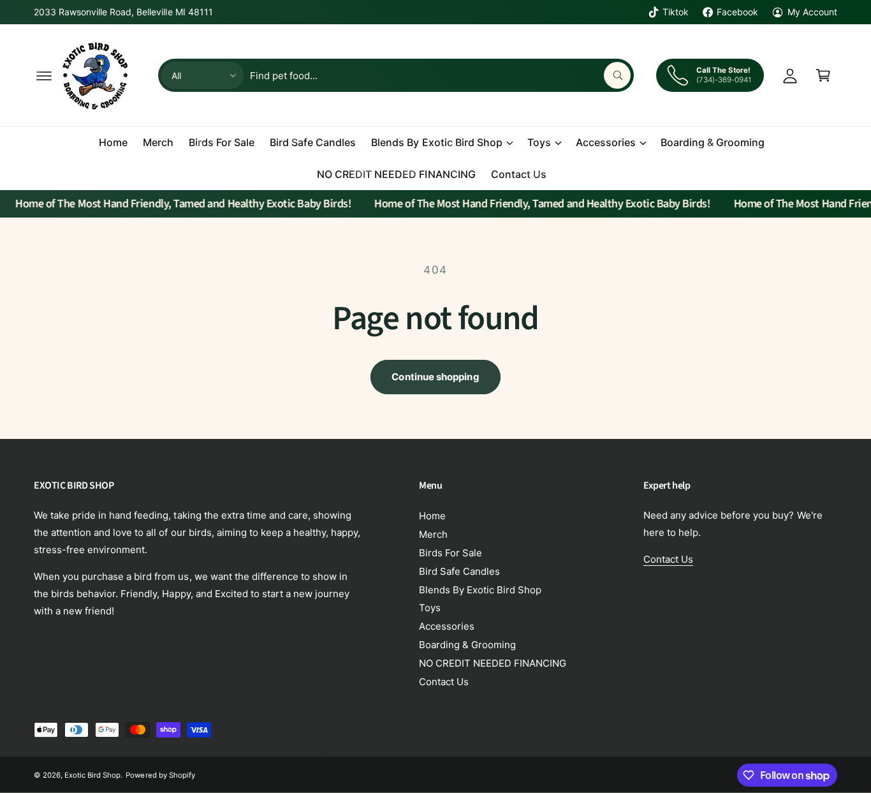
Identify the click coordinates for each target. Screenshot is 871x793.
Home (432, 516)
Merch (433, 534)
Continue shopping (435, 377)
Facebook (737, 11)
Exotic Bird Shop (92, 775)
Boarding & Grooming (467, 645)
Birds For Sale (450, 553)
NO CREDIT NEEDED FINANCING (492, 663)
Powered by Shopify (160, 775)
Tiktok (675, 11)
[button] (44, 75)
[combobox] (440, 75)
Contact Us (444, 682)
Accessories (606, 142)
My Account (812, 11)
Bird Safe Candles (459, 571)
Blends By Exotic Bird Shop (436, 142)
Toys (539, 142)
